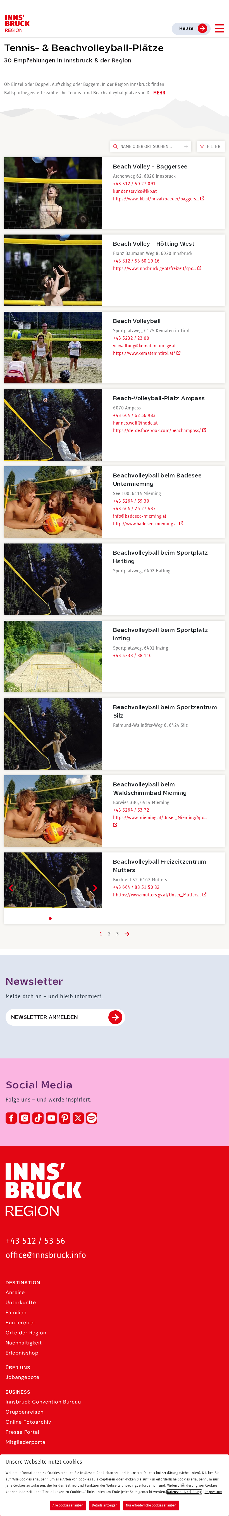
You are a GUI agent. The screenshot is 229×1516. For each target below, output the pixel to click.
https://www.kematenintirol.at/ (144, 353)
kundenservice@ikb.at (135, 191)
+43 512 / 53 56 (35, 1241)
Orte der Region (26, 1332)
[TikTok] (38, 1118)
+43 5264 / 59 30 (131, 501)
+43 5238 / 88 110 (132, 655)
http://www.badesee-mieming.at (146, 523)
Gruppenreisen (25, 1412)
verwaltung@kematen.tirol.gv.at (144, 345)
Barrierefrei (20, 1322)
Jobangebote (22, 1377)
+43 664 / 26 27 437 (134, 508)
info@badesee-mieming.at (139, 516)
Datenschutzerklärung (184, 1492)
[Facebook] (11, 1118)
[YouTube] (51, 1118)
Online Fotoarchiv (28, 1422)
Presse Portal (22, 1432)
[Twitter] (78, 1118)
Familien (16, 1312)
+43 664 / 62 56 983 (134, 415)
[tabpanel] (53, 888)
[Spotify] (91, 1118)
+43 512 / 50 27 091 (134, 183)
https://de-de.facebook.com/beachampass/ (157, 430)
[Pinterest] (64, 1118)
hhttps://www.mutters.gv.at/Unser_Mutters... (157, 895)
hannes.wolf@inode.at (135, 423)
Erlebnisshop (22, 1352)
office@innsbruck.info (46, 1255)
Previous (12, 888)
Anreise (15, 1292)
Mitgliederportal (26, 1442)
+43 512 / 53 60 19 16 (136, 261)
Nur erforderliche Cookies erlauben (151, 1505)
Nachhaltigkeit (24, 1342)
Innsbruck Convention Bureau (43, 1401)
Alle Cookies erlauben (68, 1505)
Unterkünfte (21, 1302)
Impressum (214, 1492)
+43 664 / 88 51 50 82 (136, 887)
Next (93, 888)
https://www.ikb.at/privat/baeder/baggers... (156, 198)
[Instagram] (24, 1118)
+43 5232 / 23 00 (131, 338)
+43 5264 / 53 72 (131, 810)
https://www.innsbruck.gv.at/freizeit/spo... (155, 268)
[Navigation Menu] (219, 28)
